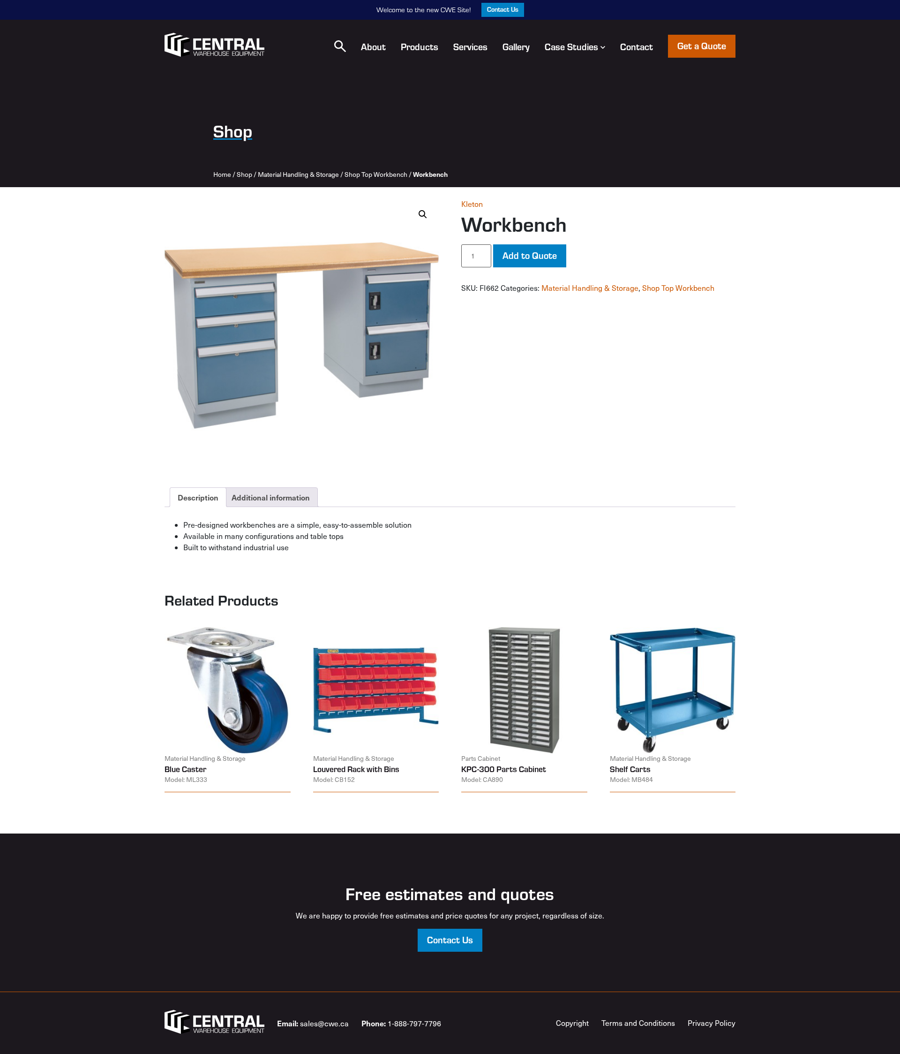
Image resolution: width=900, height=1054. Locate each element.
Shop (244, 174)
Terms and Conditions (638, 1023)
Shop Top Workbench (376, 174)
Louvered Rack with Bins (356, 769)
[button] (340, 46)
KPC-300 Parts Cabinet (503, 769)
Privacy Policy (711, 1023)
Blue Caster (185, 769)
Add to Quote (529, 255)
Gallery (516, 46)
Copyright (572, 1023)
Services (470, 46)
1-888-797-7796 (401, 1023)
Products (419, 46)
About (373, 46)
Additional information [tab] (271, 497)
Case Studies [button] (571, 46)
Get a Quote (701, 45)
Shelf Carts (630, 769)
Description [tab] (198, 497)
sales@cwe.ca (313, 1023)
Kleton (472, 204)
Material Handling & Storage (298, 174)
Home (222, 174)
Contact (636, 46)
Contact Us (502, 9)
